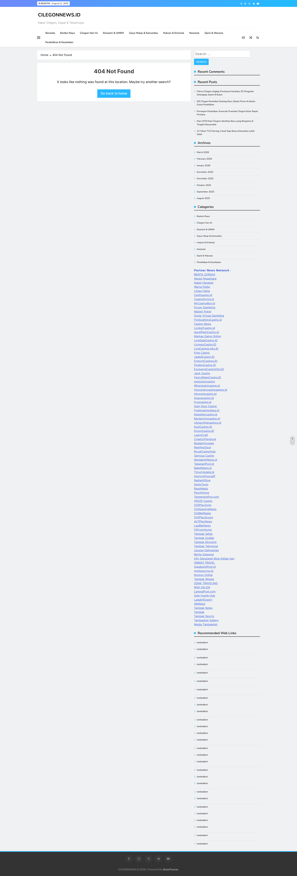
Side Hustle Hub (204, 595)
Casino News (202, 324)
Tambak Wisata (204, 579)
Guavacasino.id (204, 398)
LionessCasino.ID (205, 344)
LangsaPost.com (205, 591)
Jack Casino (202, 373)
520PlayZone (202, 505)
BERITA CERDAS (204, 274)
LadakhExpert (203, 599)
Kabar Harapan (203, 282)
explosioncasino (204, 381)
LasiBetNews (202, 525)
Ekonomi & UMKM (113, 33)
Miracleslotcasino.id (207, 385)
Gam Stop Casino (205, 406)
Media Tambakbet (205, 624)
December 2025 (205, 172)
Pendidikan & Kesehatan (59, 42)
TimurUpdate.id (204, 472)
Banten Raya (67, 33)
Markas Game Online (207, 336)
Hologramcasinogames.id (210, 389)
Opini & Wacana (214, 33)
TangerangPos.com (206, 496)
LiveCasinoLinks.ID (206, 348)
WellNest (199, 603)
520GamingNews (205, 509)
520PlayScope (203, 517)
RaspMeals (201, 488)
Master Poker (202, 311)
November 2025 (205, 178)
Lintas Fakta (202, 291)
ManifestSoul (202, 447)
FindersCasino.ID (205, 365)
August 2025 (203, 198)
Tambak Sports (204, 616)
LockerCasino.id (204, 328)
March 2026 (203, 152)
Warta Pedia (202, 287)
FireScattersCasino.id (208, 319)
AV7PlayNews (203, 521)
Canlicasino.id (203, 295)
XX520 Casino (203, 501)
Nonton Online (203, 575)
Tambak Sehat (203, 534)
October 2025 (204, 185)
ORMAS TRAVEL (204, 562)
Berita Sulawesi (204, 554)
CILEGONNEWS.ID (59, 15)
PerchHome (201, 492)
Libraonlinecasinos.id (207, 422)
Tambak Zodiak (204, 538)
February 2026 (204, 158)
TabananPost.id (204, 464)
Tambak (199, 612)
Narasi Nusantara (205, 278)
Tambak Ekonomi (205, 542)
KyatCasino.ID (203, 426)
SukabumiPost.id (205, 566)
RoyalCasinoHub (205, 451)
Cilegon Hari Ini (89, 33)
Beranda (50, 33)
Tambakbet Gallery (206, 620)
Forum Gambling (204, 307)
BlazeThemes (170, 869)
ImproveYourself (204, 476)
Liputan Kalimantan (206, 550)
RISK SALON (202, 587)
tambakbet (202, 642)
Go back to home (114, 93)
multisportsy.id (203, 571)
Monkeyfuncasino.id (207, 418)
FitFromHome (203, 529)
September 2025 (205, 191)
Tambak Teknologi (206, 546)
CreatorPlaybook (205, 439)
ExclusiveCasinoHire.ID (209, 369)
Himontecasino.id (205, 394)
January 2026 (203, 165)
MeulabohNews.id (205, 459)
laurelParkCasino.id (206, 332)
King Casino (202, 352)
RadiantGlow (202, 480)
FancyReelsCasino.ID (207, 377)
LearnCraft (201, 435)
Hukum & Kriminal (173, 33)
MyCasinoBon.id (204, 303)
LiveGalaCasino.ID (206, 340)
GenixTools (201, 484)
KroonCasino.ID (204, 431)
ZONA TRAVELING (206, 583)
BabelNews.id (203, 468)
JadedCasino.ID (204, 356)
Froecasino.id (202, 402)
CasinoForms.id (204, 299)
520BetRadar (202, 513)
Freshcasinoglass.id (206, 410)
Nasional (194, 33)
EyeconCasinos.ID (205, 361)
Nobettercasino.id (205, 414)
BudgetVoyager (204, 443)
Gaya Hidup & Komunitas (143, 33)
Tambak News (203, 608)
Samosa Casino (204, 455)
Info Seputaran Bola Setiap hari (214, 558)
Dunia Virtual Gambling (209, 315)
